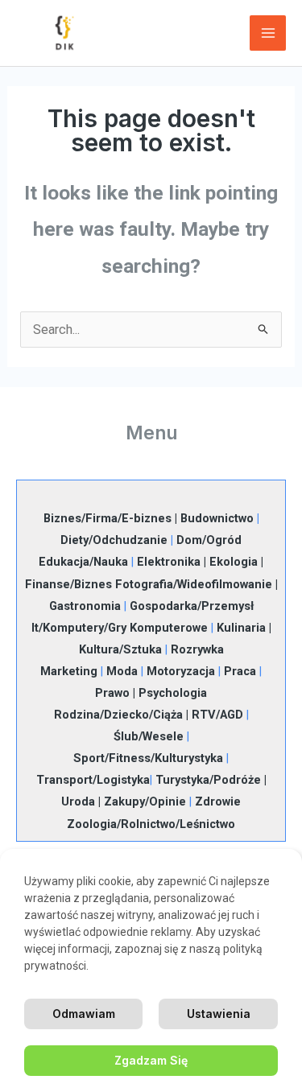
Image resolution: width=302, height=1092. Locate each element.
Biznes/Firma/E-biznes (107, 518)
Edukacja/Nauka (83, 561)
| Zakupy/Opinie (140, 801)
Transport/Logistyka (93, 780)
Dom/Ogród (209, 540)
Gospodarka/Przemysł (192, 606)
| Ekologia (229, 561)
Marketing (68, 671)
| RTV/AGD (213, 714)
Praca (240, 671)
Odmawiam (83, 1013)
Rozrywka (197, 649)
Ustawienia (218, 1013)
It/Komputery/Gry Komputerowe (119, 627)
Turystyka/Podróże (208, 780)
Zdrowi (214, 801)
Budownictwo (217, 518)
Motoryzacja (181, 671)
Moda (122, 671)
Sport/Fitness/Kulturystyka (148, 758)
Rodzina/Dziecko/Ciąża (118, 714)
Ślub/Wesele (149, 736)
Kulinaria (241, 627)
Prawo (112, 693)
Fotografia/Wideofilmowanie (192, 584)
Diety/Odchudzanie (114, 540)
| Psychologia (168, 693)
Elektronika (169, 561)
